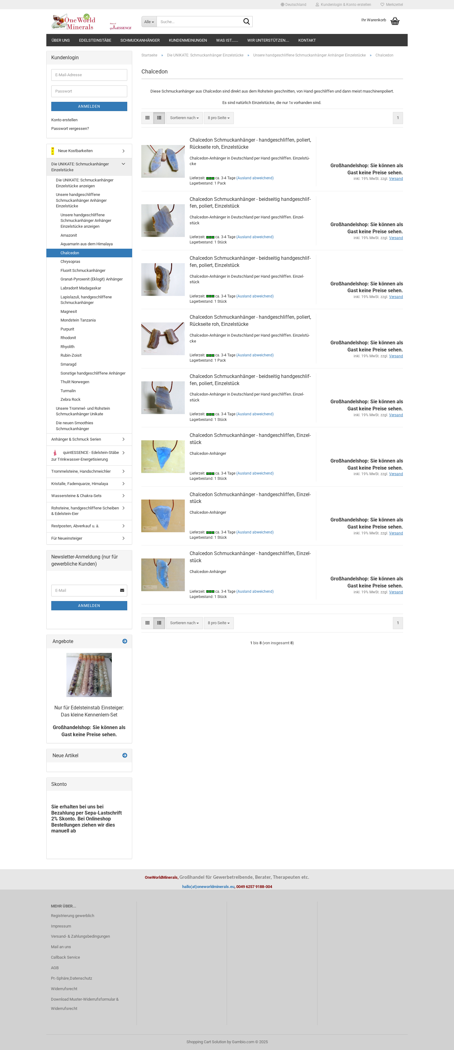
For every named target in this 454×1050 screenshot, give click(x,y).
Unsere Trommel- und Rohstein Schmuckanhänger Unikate (83, 411)
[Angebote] (124, 641)
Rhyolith (67, 346)
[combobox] (184, 118)
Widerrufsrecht (64, 988)
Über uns (61, 40)
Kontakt (307, 40)
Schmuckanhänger (140, 40)
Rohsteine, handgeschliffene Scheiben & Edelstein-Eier (85, 511)
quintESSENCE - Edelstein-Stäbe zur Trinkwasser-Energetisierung (85, 456)
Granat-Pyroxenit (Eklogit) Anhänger (92, 279)
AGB (55, 967)
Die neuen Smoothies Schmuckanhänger (74, 426)
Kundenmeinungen (188, 40)
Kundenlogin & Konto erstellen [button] (345, 4)
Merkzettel (393, 4)
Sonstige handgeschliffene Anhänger (93, 373)
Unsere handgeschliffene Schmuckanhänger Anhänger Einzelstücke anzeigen (86, 221)
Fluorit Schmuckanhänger (83, 270)
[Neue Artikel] (124, 755)
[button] (293, 4)
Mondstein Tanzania (78, 320)
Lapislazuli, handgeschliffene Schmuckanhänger (86, 300)
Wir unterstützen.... (268, 40)
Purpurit (67, 329)
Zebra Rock (71, 399)
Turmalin (68, 390)
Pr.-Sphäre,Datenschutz (71, 978)
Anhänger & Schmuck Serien (76, 439)
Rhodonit (68, 337)
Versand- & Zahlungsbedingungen (80, 936)
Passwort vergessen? (70, 128)
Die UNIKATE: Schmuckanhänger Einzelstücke (80, 167)
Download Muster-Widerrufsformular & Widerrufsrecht (85, 1004)
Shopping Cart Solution (206, 1042)
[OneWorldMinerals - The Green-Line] (91, 21)
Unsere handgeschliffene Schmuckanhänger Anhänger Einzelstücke (81, 200)
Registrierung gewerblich (72, 915)
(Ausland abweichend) (255, 178)
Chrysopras (70, 261)
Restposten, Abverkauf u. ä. (75, 526)
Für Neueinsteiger (66, 538)
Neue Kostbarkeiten (75, 150)
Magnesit (69, 311)
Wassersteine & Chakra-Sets (76, 495)
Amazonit (69, 235)
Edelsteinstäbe (95, 40)
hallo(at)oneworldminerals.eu (208, 886)
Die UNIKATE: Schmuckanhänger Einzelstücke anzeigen (84, 183)
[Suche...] (247, 21)
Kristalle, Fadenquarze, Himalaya (79, 483)
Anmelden (89, 106)
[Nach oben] (437, 1040)
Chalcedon (70, 253)
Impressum (61, 926)
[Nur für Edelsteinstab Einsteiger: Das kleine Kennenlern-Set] (89, 675)
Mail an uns (61, 946)
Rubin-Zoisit (71, 355)
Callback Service (65, 957)
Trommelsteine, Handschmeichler (81, 471)
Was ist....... (227, 40)
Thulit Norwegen (75, 382)
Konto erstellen (64, 120)
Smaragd (68, 364)
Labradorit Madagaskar (81, 288)
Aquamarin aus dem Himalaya (87, 244)
